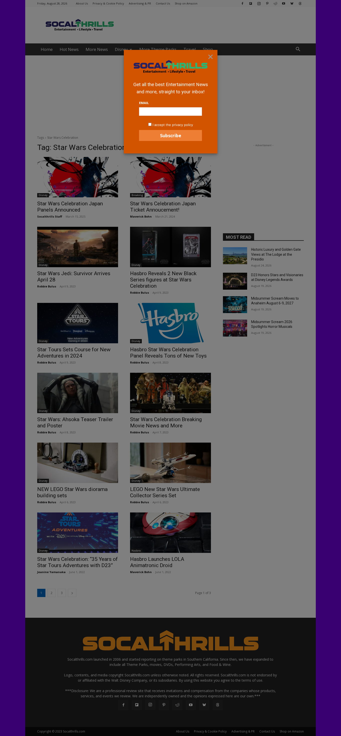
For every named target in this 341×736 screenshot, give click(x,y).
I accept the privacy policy (173, 125)
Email (144, 103)
